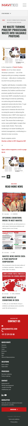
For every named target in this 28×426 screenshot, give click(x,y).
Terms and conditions (14, 419)
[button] (24, 5)
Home (3, 20)
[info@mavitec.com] (2, 326)
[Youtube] (5, 395)
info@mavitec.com (9, 328)
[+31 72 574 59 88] (2, 331)
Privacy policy (14, 422)
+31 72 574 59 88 (8, 334)
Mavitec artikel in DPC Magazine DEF (14, 141)
